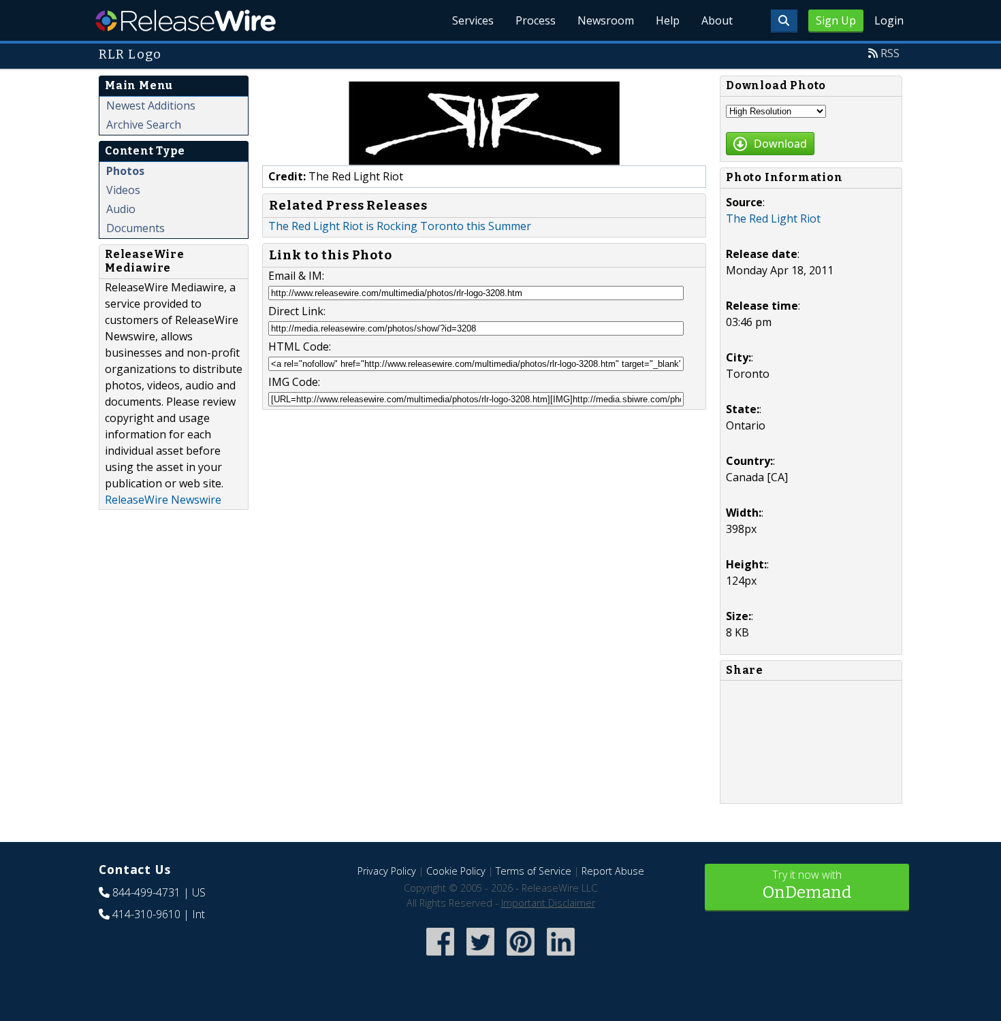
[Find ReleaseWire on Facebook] (440, 956)
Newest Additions (150, 105)
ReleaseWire (185, 20)
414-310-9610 (146, 914)
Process (535, 20)
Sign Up (836, 20)
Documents (135, 228)
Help (668, 20)
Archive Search (143, 124)
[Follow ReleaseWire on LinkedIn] (560, 956)
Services (473, 20)
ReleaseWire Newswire (163, 499)
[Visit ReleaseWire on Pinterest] (520, 956)
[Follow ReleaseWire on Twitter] (480, 956)
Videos (123, 189)
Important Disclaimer (548, 902)
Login (889, 20)
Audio (121, 208)
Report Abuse (613, 870)
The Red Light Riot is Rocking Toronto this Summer (399, 225)
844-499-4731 (146, 892)
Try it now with (807, 884)
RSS (890, 53)
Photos (125, 170)
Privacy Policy (387, 870)
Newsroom (605, 20)
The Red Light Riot (773, 218)
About (717, 20)
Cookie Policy (456, 870)
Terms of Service (533, 870)
